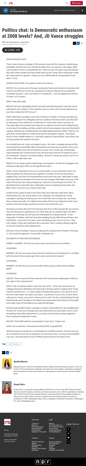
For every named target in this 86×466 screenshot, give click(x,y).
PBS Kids (35, 447)
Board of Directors (38, 427)
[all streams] (83, 10)
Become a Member (55, 442)
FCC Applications (54, 432)
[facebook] (68, 429)
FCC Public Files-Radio (56, 427)
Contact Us (35, 423)
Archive (34, 443)
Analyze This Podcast (39, 448)
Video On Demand (38, 442)
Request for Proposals (39, 432)
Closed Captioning (55, 430)
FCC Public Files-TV (55, 425)
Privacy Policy (53, 428)
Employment (36, 430)
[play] (5, 10)
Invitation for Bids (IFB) (56, 450)
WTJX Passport (54, 443)
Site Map (52, 448)
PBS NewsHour (37, 445)
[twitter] (68, 442)
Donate (77, 3)
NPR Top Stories (14, 344)
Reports (51, 423)
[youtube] (68, 438)
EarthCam (35, 450)
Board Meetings (37, 428)
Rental (51, 447)
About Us (35, 425)
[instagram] (68, 433)
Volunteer (52, 445)
